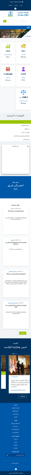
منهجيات (15, 448)
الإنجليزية (10, 5)
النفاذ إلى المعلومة (17, 1)
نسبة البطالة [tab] (26, 129)
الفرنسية (15, 5)
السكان (8, 77)
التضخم (23, 54)
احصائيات (15, 445)
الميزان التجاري (23, 100)
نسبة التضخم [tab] (26, 122)
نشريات (15, 442)
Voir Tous (22, 396)
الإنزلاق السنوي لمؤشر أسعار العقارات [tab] (21, 135)
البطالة (23, 77)
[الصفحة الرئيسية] (17, 14)
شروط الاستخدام (15, 463)
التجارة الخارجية (15, 432)
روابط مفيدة (15, 414)
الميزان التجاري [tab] (26, 139)
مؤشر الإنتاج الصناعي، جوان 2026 (16, 211)
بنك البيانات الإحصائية (15, 423)
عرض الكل (22, 333)
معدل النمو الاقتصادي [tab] (25, 125)
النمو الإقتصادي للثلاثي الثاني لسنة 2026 (15, 274)
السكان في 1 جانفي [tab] (25, 132)
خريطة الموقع (15, 411)
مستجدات (15, 439)
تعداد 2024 (15, 426)
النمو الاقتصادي (8, 54)
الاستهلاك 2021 (15, 429)
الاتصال (11, 1)
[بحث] (4, 21)
